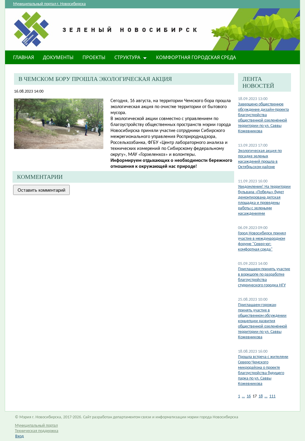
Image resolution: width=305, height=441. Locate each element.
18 (261, 396)
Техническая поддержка (36, 431)
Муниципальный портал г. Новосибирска (49, 4)
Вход (19, 436)
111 (272, 396)
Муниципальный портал (36, 425)
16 (249, 396)
